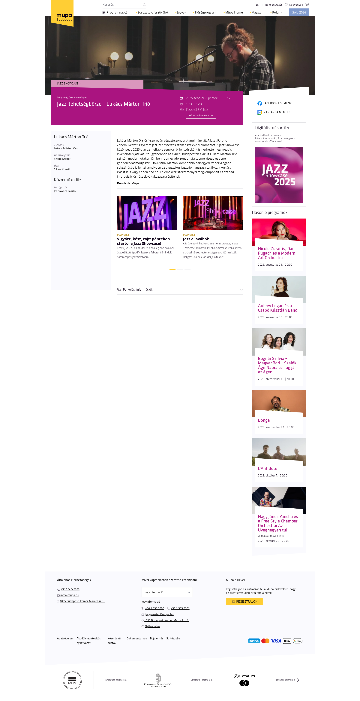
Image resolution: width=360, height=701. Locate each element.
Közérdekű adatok (114, 641)
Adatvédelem (65, 638)
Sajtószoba (173, 638)
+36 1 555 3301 (180, 608)
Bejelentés (156, 638)
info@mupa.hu (69, 595)
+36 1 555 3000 (70, 589)
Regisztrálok (246, 601)
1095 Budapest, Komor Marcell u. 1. (82, 601)
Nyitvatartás (152, 626)
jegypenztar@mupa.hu (159, 614)
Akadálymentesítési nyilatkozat (88, 641)
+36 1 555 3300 (154, 608)
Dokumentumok (137, 638)
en (257, 4)
